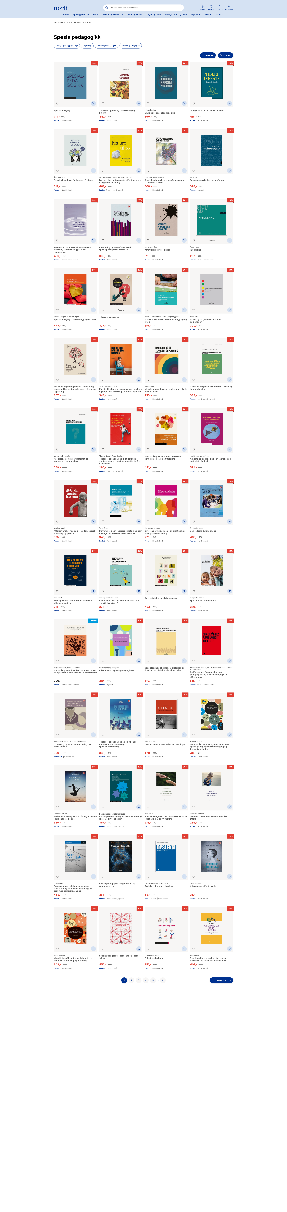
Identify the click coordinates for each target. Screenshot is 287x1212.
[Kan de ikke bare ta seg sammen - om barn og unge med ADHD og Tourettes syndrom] (120, 357)
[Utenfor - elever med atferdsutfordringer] (166, 712)
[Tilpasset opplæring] (120, 288)
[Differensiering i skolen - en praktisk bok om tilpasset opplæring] (166, 499)
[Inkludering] (211, 218)
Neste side (221, 980)
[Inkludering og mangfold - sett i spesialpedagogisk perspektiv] (120, 218)
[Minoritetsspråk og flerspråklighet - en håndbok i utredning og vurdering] (75, 926)
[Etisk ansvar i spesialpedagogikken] (120, 638)
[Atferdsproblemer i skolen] (166, 218)
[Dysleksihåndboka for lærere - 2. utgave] (75, 148)
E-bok (108, 190)
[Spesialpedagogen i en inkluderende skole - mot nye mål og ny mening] (166, 785)
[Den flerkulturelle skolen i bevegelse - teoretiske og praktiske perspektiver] (211, 926)
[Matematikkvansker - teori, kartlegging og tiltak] (166, 288)
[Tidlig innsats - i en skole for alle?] (211, 81)
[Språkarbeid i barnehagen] (211, 569)
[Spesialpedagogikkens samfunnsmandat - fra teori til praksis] (166, 148)
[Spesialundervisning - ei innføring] (211, 148)
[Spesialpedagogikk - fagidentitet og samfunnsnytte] (120, 854)
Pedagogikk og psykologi (82, 22)
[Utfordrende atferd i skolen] (211, 854)
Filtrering (227, 55)
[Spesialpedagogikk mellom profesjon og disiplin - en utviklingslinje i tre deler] (166, 638)
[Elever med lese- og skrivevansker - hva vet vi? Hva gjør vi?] (120, 569)
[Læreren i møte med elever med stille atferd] (211, 785)
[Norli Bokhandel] (61, 7)
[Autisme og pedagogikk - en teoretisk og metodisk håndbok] (211, 427)
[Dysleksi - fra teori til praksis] (166, 854)
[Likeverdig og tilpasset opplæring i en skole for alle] (75, 712)
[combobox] (143, 7)
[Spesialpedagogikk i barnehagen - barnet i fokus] (120, 926)
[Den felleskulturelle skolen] (211, 499)
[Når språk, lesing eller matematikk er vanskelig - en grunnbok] (75, 427)
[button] (211, 7)
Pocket (56, 120)
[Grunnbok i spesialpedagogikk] (166, 81)
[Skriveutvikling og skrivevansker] (166, 569)
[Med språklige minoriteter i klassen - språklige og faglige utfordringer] (166, 427)
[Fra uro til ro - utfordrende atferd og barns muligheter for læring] (120, 148)
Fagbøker (69, 22)
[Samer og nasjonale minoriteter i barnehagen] (211, 288)
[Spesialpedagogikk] (75, 81)
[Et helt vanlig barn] (166, 926)
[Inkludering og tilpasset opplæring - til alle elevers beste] (166, 357)
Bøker (61, 22)
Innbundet (58, 757)
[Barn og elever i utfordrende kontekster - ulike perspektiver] (75, 569)
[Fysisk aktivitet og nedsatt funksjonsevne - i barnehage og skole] (75, 785)
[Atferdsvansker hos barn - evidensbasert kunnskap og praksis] (75, 499)
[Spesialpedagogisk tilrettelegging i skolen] (75, 288)
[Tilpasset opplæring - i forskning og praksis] (120, 81)
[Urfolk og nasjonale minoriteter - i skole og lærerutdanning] (211, 357)
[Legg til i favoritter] (57, 103)
